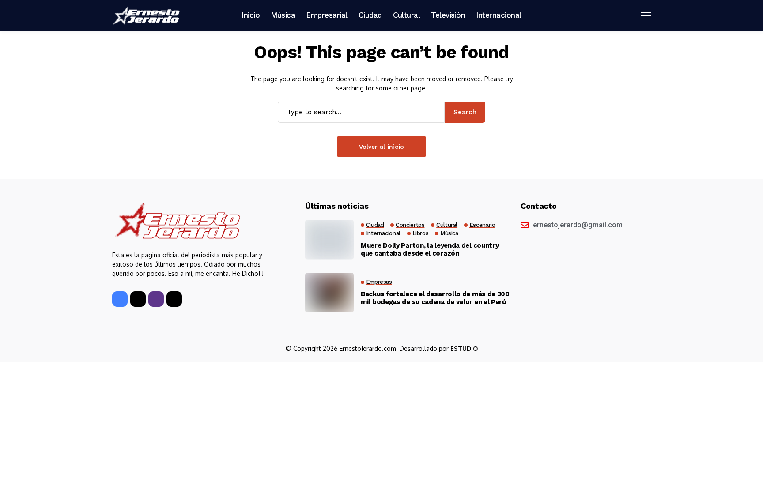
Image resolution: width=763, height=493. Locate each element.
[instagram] (156, 299)
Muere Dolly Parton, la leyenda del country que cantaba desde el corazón (430, 249)
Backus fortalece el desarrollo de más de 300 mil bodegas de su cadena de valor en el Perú (435, 298)
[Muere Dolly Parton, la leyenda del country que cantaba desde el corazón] (329, 240)
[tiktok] (174, 299)
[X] (138, 299)
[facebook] (120, 299)
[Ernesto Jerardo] (147, 15)
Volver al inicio (381, 146)
